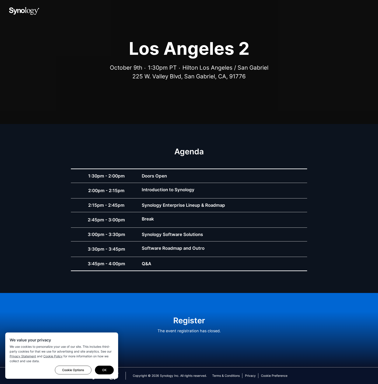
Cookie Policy (53, 356)
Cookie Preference (274, 375)
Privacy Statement (23, 356)
